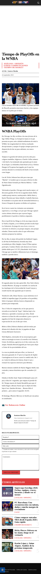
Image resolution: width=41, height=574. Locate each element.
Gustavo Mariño (13, 71)
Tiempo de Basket (23, 525)
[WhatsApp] (12, 80)
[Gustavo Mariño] (8, 420)
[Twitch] (20, 565)
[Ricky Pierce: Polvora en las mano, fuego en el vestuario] (7, 534)
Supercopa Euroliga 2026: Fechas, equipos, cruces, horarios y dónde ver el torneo (26, 491)
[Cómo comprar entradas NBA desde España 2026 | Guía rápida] (7, 521)
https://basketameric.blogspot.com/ (23, 418)
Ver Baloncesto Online (15, 405)
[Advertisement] (20, 26)
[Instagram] (3, 565)
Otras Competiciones (16, 65)
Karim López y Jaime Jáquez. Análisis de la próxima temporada (24, 545)
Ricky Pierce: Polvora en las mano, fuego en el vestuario (26, 532)
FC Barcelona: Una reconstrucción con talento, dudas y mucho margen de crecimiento (27, 506)
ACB (17, 512)
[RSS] (8, 565)
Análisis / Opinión (22, 497)
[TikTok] (16, 565)
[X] (8, 80)
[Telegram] (17, 80)
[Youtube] (29, 565)
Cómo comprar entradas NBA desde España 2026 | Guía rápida (26, 519)
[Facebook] (4, 80)
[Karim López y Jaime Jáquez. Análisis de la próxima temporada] (7, 547)
